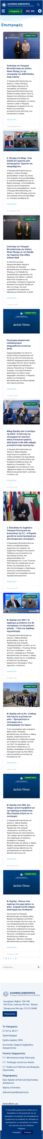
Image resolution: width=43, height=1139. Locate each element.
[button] (38, 5)
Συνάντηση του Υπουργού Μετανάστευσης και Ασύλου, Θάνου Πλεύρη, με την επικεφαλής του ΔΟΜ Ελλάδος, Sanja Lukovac (20, 71)
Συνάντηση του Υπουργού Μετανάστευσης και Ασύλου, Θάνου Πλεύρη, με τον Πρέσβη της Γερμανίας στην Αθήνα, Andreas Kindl (20, 252)
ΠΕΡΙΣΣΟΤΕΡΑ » (12, 120)
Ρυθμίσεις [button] (21, 1128)
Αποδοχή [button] (27, 1132)
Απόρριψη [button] (16, 1132)
